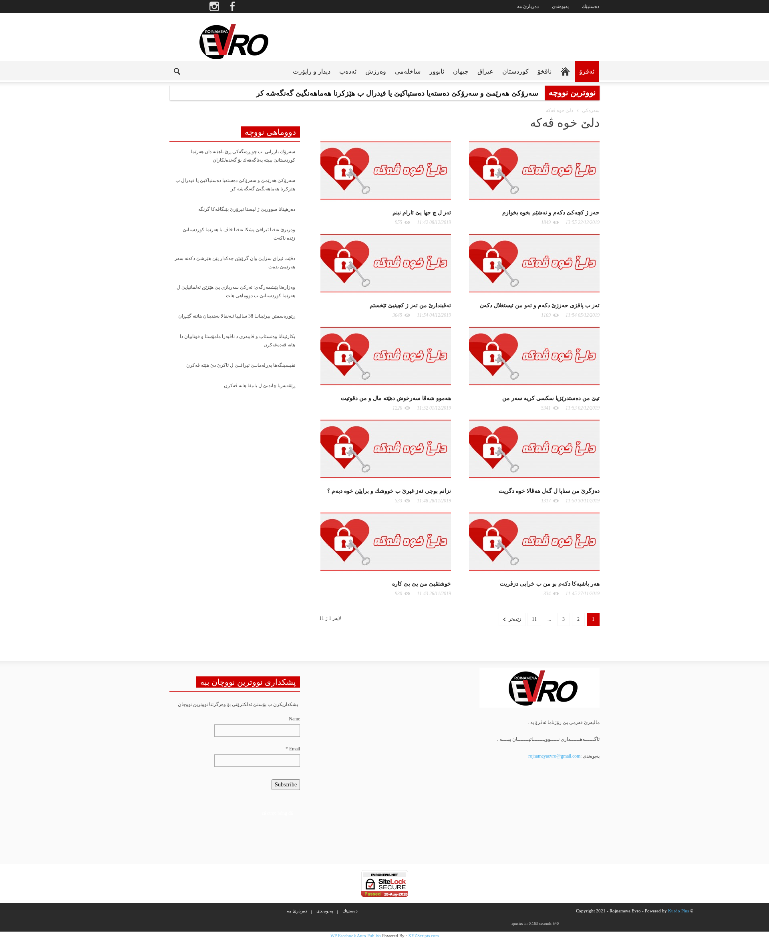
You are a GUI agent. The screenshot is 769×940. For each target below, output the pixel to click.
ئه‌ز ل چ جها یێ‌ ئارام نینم (422, 213)
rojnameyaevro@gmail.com (554, 756)
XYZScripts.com (423, 935)
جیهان (461, 71)
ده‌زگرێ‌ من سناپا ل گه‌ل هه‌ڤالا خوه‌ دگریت (549, 491)
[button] (171, 70)
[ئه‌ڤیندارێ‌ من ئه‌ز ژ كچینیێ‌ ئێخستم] (385, 263)
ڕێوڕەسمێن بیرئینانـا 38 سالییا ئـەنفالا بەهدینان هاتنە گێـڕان (236, 316)
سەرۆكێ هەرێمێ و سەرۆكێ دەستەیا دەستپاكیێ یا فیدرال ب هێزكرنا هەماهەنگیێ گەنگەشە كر (235, 185)
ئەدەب (347, 71)
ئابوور (436, 71)
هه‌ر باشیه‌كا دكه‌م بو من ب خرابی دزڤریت (550, 584)
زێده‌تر (514, 619)
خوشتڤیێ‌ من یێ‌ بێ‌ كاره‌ (421, 584)
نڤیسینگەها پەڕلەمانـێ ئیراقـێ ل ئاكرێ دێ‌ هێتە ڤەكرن (240, 365)
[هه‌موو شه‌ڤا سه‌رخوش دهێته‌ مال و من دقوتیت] (385, 355)
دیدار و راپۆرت (311, 71)
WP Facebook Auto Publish (355, 935)
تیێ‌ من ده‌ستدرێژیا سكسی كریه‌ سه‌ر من (551, 398)
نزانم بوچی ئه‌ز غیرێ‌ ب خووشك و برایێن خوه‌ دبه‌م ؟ (389, 491)
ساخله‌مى (408, 71)
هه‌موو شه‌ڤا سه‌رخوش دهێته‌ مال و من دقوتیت (396, 398)
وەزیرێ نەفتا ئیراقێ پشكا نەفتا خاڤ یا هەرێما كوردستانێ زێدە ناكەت (239, 234)
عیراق (485, 71)
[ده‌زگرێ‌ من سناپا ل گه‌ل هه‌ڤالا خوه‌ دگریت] (534, 448)
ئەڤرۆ (586, 71)
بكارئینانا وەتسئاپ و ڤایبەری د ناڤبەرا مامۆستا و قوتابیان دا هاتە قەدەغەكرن (237, 341)
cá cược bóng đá (277, 813)
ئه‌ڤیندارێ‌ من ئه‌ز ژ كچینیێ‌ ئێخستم (410, 305)
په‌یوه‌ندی (560, 6)
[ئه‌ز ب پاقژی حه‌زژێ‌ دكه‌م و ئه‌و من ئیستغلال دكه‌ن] (534, 263)
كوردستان (515, 71)
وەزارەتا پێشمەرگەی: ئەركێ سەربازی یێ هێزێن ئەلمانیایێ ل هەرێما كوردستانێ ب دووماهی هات (236, 291)
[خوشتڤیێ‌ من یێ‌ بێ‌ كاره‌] (385, 541)
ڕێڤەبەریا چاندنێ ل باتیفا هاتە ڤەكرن (259, 385)
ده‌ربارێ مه (528, 6)
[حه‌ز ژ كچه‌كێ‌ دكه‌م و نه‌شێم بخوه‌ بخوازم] (534, 170)
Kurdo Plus (678, 910)
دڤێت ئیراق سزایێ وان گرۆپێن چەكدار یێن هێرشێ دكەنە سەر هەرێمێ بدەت (235, 263)
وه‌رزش (375, 71)
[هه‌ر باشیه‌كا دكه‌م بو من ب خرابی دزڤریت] (534, 541)
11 (534, 619)
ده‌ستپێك (590, 6)
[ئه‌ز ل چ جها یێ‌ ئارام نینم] (385, 170)
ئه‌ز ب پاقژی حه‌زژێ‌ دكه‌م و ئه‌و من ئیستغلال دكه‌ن (540, 305)
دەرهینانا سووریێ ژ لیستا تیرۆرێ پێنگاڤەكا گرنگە (246, 209)
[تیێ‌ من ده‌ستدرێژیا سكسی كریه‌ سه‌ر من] (534, 355)
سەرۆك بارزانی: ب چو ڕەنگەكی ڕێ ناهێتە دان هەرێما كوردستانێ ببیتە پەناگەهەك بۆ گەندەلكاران (243, 156)
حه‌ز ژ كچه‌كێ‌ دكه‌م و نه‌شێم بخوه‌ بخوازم (551, 213)
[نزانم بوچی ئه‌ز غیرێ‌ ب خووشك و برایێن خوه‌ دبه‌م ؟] (385, 448)
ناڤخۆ (544, 71)
